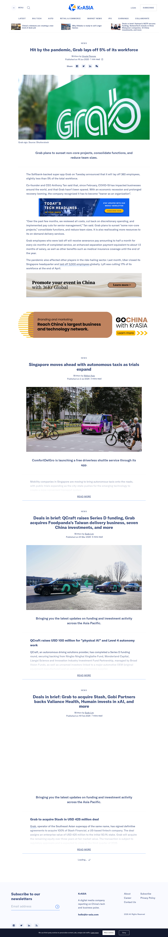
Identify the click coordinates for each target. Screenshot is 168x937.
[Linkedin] (90, 66)
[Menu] (13, 7)
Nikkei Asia (89, 375)
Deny (124, 933)
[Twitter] (84, 66)
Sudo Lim (89, 534)
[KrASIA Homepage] (81, 7)
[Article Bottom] (84, 285)
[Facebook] (77, 66)
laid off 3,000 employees (75, 264)
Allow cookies (109, 933)
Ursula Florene (89, 56)
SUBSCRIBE (148, 8)
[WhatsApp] (97, 66)
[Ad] (84, 324)
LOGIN (133, 8)
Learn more (95, 933)
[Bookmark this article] (102, 59)
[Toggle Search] (28, 7)
